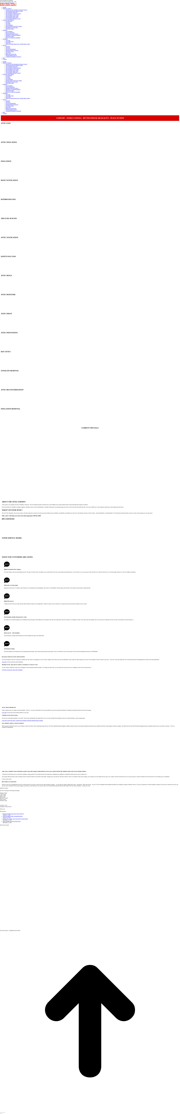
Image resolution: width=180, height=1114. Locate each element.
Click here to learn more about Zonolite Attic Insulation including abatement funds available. (22, 720)
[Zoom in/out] (4, 1112)
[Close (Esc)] (0, 1112)
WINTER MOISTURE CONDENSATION (13, 816)
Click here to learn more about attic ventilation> (12, 669)
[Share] (2, 1112)
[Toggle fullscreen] (3, 1112)
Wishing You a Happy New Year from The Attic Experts (15, 818)
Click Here (4, 662)
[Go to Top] (90, 1110)
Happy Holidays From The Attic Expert (11, 821)
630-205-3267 (8, 4)
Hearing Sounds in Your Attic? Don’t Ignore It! (13, 813)
